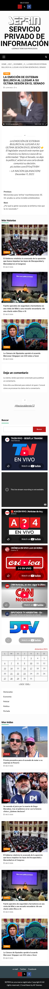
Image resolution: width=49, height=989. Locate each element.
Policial (6, 701)
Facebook (32, 969)
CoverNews (25, 985)
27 (5, 678)
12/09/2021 (9, 87)
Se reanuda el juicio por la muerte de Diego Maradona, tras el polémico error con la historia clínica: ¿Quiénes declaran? (22, 809)
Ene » (27, 684)
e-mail (15, 969)
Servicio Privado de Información (24, 36)
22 (18, 673)
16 (24, 668)
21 (11, 673)
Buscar (5, 420)
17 (31, 668)
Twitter (23, 969)
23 (24, 673)
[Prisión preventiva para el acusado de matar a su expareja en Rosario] (25, 741)
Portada (6, 711)
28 (11, 678)
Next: (24, 206)
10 (31, 663)
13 (5, 668)
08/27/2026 (9, 267)
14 (11, 668)
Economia (7, 697)
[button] (4, 57)
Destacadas (8, 692)
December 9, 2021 (24, 174)
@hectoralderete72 (24, 405)
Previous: (23, 195)
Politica (6, 73)
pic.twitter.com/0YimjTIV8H (24, 166)
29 (18, 678)
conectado (28, 378)
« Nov (21, 684)
